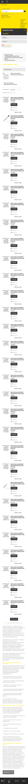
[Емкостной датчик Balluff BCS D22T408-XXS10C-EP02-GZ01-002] (6, 241)
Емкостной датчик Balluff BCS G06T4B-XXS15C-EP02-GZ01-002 (17, 465)
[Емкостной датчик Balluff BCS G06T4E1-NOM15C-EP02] (6, 551)
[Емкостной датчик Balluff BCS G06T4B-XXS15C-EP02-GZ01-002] (6, 466)
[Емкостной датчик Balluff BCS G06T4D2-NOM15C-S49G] (6, 485)
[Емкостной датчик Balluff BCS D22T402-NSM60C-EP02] (6, 154)
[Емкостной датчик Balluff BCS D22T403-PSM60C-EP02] (6, 204)
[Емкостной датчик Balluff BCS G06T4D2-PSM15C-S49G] (6, 534)
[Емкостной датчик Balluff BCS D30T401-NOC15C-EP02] (6, 343)
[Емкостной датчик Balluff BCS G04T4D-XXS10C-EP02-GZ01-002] (6, 448)
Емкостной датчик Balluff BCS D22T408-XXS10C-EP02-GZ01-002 (17, 240)
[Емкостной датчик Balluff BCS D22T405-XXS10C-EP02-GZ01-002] (6, 222)
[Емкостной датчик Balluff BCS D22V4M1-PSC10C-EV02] (6, 292)
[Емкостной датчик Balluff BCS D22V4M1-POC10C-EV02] (6, 275)
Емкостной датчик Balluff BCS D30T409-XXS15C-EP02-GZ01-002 (17, 429)
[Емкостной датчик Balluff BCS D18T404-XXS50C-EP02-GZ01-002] (6, 118)
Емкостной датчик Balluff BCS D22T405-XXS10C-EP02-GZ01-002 (17, 221)
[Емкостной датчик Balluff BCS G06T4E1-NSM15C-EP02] (6, 568)
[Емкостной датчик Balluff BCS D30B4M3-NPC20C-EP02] (6, 309)
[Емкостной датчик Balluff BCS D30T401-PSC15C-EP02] (6, 393)
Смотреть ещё (14, 619)
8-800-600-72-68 (4, 15)
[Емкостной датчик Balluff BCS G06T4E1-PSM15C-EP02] (6, 602)
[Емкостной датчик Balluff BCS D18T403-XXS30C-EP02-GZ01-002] (6, 100)
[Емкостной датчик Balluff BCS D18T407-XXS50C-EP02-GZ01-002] (6, 136)
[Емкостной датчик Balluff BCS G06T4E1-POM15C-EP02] (6, 585)
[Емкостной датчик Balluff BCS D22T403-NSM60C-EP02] (6, 188)
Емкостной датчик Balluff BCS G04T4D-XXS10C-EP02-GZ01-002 (17, 447)
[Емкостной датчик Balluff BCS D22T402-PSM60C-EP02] (6, 171)
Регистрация (4, 4)
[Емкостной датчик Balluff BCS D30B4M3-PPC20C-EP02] (6, 326)
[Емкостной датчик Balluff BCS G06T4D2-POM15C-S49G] (6, 517)
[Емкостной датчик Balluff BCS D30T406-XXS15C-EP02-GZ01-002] (6, 411)
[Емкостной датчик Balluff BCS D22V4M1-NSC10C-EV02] (6, 258)
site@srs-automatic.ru (6, 17)
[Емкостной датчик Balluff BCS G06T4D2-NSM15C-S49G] (6, 501)
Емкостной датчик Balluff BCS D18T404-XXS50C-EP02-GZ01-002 (17, 117)
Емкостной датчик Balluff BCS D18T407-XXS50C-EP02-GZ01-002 (17, 135)
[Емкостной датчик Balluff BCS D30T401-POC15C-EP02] (6, 376)
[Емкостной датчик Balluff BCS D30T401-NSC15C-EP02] (6, 360)
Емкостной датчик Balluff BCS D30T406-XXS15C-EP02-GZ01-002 (17, 410)
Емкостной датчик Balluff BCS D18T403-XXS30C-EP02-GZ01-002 (17, 99)
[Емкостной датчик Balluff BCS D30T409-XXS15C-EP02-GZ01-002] (6, 429)
